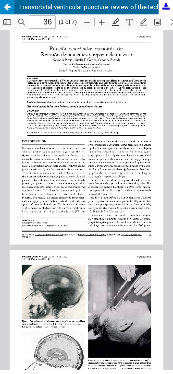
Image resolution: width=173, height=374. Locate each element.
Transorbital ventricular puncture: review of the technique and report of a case (96, 7)
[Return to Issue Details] (7, 7)
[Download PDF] (166, 7)
